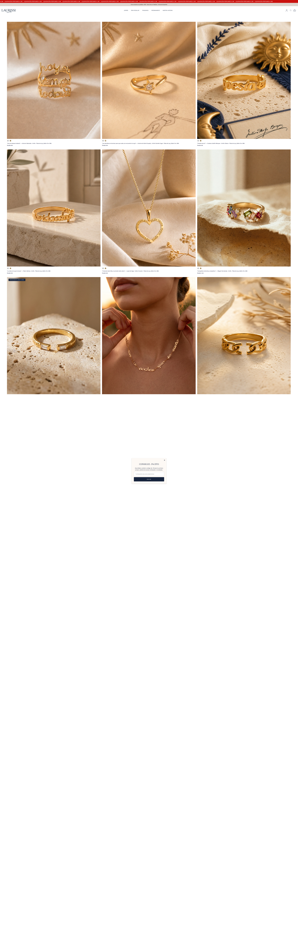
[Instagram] (12, 921)
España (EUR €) (11, 932)
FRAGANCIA (145, 10)
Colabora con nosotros (197, 922)
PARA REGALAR (135, 10)
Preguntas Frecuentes (196, 913)
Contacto (284, 915)
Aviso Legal (274, 935)
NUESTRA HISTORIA (168, 10)
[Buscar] (290, 10)
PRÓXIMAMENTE (155, 10)
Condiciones (268, 935)
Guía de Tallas (194, 920)
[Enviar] (113, 921)
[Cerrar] (164, 460)
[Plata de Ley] (8, 141)
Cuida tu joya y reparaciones (198, 917)
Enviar (149, 479)
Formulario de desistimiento (284, 935)
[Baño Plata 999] (10, 651)
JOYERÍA (126, 10)
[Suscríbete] (163, 892)
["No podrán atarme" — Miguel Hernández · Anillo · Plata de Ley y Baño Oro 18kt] (244, 335)
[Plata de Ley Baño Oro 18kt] (10, 141)
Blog (283, 917)
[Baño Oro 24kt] (8, 651)
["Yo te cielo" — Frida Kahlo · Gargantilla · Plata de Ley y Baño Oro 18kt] (53, 463)
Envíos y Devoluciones (196, 915)
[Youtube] (8, 921)
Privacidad (262, 935)
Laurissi (13, 936)
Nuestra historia (286, 913)
